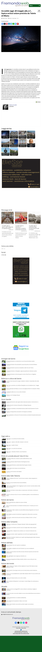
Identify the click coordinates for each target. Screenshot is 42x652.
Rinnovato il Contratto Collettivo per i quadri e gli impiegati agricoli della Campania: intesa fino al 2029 (23, 538)
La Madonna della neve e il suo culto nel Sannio (16, 391)
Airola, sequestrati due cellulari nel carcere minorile (16, 502)
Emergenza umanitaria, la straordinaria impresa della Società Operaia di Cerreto (22, 408)
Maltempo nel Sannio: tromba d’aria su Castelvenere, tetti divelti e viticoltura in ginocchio (22, 491)
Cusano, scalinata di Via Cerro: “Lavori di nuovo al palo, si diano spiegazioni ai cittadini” (21, 479)
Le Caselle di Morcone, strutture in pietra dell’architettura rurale (19, 458)
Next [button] (40, 227)
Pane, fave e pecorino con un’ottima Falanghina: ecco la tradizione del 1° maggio (22, 385)
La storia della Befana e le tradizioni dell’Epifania (16, 597)
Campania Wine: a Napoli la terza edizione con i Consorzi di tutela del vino (21, 530)
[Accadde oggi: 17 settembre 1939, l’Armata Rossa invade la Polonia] (34, 218)
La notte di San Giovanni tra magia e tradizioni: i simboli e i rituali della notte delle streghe (22, 382)
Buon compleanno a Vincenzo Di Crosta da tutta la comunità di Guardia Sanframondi (23, 415)
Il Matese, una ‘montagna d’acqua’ (13, 395)
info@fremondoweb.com (7, 614)
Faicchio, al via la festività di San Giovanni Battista (16, 482)
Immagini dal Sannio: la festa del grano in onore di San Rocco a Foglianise (21, 374)
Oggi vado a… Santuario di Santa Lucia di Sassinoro (16, 451)
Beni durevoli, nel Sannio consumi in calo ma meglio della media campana (21, 527)
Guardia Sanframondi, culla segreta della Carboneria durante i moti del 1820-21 (22, 401)
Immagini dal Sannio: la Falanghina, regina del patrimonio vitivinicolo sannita (21, 371)
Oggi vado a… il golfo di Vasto (12, 445)
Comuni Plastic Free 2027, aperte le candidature (16, 545)
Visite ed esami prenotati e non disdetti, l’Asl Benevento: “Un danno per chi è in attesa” (22, 506)
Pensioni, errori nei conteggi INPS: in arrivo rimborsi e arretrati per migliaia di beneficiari (21, 590)
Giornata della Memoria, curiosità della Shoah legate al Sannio (18, 465)
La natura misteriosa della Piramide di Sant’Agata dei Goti (17, 461)
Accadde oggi (14, 18)
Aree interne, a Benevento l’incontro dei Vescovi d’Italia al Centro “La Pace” (21, 517)
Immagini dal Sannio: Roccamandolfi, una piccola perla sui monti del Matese (21, 364)
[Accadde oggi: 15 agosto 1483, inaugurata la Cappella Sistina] (7, 218)
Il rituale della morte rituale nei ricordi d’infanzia (15, 468)
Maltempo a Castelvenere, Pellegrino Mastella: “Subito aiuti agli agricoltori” (21, 524)
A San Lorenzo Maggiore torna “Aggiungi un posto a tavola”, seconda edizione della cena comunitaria (23, 486)
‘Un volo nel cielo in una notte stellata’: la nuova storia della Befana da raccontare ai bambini (23, 594)
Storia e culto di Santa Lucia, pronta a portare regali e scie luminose (20, 604)
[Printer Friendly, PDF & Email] (38, 101)
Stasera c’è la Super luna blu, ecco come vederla (16, 577)
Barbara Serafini (5, 18)
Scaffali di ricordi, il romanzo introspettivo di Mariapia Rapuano (18, 405)
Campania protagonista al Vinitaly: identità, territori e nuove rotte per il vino (21, 559)
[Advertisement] (21, 60)
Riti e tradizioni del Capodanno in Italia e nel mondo (16, 600)
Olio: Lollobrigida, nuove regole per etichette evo (16, 556)
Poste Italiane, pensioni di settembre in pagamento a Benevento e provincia (21, 514)
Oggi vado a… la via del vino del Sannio (14, 448)
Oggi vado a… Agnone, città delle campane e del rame (17, 441)
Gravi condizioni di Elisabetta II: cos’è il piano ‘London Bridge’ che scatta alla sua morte (22, 582)
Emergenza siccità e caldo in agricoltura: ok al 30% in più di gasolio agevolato (22, 534)
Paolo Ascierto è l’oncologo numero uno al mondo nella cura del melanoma (21, 570)
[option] (7, 226)
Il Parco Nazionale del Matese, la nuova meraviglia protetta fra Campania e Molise (23, 388)
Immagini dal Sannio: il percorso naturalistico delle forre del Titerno (19, 367)
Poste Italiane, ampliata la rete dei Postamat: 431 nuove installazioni (20, 548)
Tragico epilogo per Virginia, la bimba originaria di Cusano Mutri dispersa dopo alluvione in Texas (22, 567)
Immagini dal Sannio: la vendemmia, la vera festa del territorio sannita (20, 361)
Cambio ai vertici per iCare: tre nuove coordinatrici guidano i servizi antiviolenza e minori (22, 495)
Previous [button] (2, 227)
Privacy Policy (18, 628)
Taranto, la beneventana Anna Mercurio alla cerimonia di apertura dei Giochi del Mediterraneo (22, 552)
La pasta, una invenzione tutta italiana (14, 471)
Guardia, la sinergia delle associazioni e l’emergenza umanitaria (19, 411)
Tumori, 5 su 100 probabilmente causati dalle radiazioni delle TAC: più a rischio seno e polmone (23, 574)
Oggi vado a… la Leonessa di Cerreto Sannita (15, 438)
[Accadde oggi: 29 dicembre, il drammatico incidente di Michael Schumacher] (21, 218)
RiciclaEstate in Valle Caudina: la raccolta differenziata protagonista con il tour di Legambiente (22, 510)
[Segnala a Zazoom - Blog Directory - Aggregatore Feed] (21, 629)
